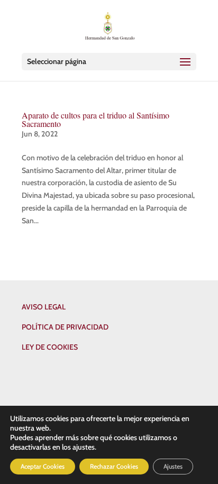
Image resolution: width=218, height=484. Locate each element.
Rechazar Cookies (114, 466)
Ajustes (173, 466)
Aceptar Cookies (43, 466)
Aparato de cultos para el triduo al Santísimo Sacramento (95, 119)
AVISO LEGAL (44, 307)
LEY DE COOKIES (50, 347)
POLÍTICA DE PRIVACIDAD (65, 327)
